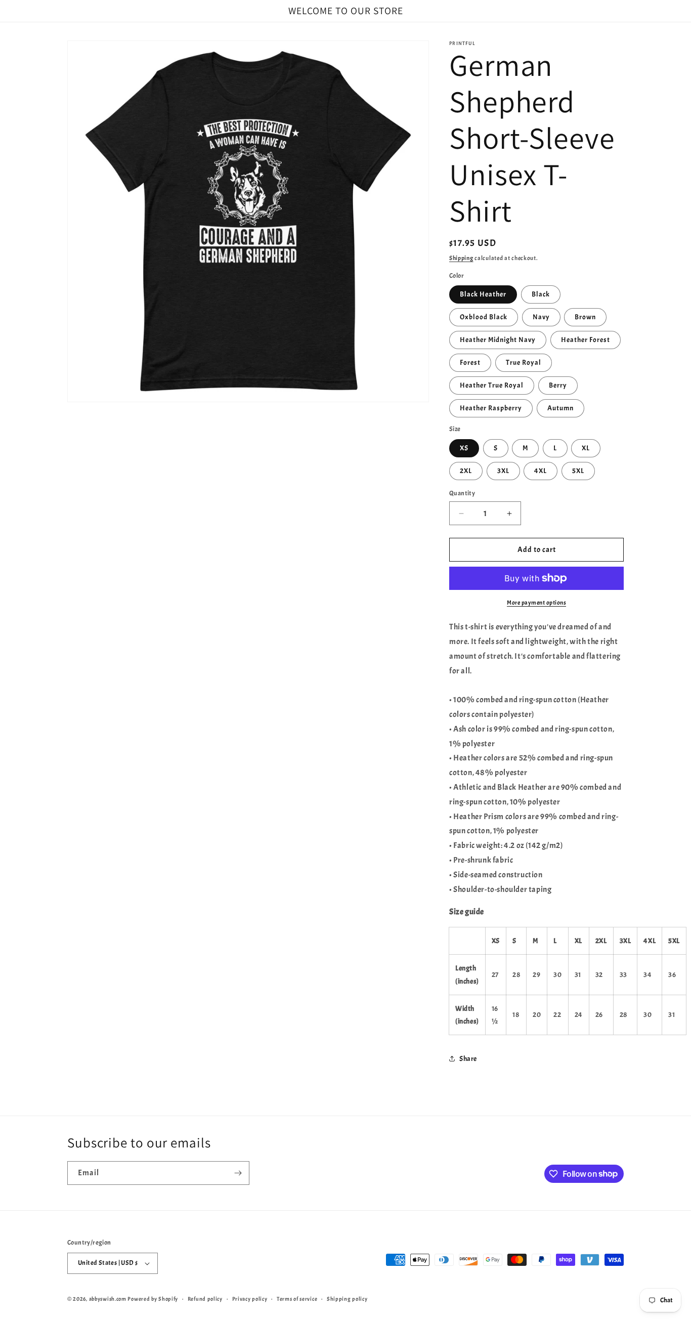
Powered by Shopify (152, 1298)
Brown (585, 317)
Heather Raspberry (491, 408)
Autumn (560, 408)
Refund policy (205, 1298)
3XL (503, 470)
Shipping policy (347, 1298)
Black (541, 294)
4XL (540, 470)
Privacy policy (250, 1298)
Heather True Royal (492, 385)
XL (586, 448)
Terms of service (297, 1298)
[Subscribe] (238, 1173)
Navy (541, 317)
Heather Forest (585, 339)
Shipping (461, 258)
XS (464, 448)
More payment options (536, 603)
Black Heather (483, 294)
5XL (578, 470)
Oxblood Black (483, 317)
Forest (470, 362)
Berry (558, 385)
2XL (466, 470)
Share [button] (468, 1058)
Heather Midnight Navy (498, 339)
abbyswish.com (107, 1298)
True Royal (523, 362)
